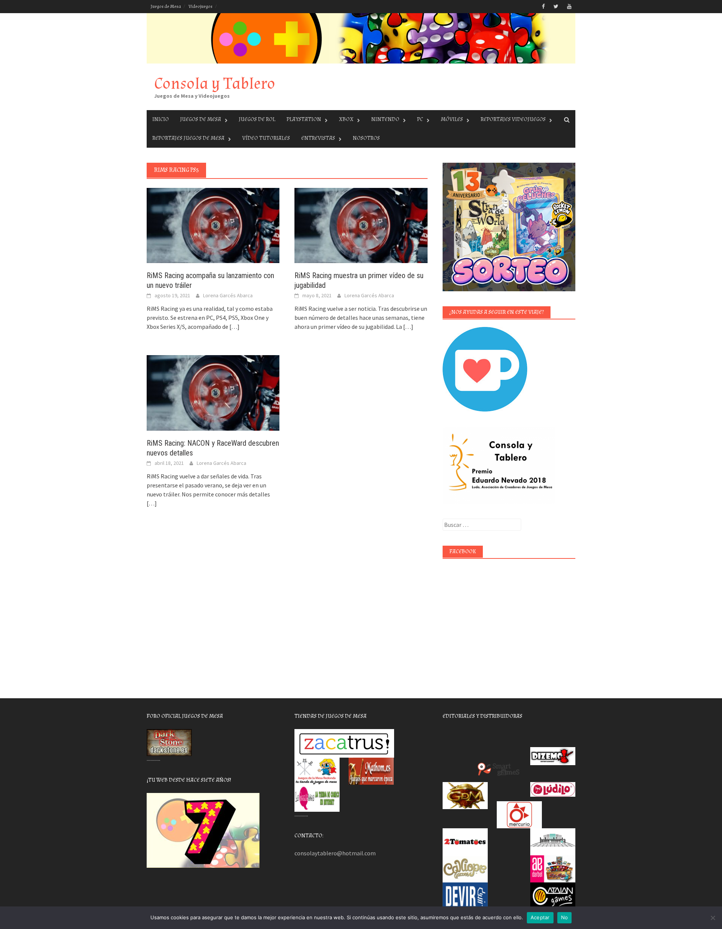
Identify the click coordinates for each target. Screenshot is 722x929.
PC (420, 119)
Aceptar (540, 917)
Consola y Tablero (214, 83)
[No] (712, 917)
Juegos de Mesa (165, 6)
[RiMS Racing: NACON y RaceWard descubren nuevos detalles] (213, 392)
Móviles (452, 119)
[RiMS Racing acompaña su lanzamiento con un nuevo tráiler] (213, 224)
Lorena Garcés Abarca (228, 295)
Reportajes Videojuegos (513, 119)
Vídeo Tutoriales (266, 138)
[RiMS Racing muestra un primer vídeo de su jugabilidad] (360, 224)
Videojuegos (200, 6)
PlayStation (304, 119)
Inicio (160, 119)
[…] (234, 326)
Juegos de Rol (257, 119)
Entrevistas (318, 138)
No (564, 917)
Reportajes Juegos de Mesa (188, 138)
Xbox (346, 119)
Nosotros (366, 138)
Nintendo (385, 119)
